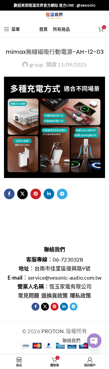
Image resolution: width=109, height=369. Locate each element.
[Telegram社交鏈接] (62, 194)
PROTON (52, 331)
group (36, 64)
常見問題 (28, 295)
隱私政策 (80, 295)
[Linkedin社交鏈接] (49, 194)
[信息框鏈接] (54, 5)
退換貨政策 (54, 295)
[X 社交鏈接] (22, 194)
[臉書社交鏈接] (9, 194)
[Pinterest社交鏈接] (35, 194)
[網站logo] (54, 15)
